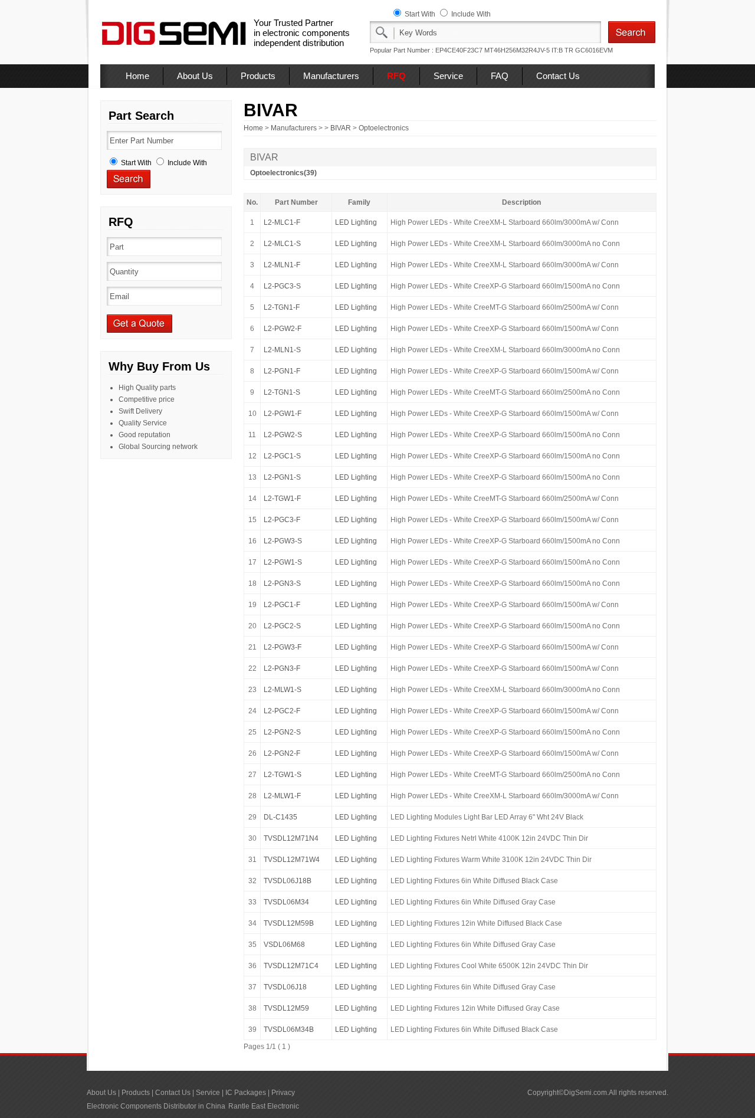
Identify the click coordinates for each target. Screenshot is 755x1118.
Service (448, 76)
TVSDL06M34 (286, 902)
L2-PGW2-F (282, 328)
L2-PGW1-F (282, 413)
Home (137, 76)
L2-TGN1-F (282, 307)
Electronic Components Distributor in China (156, 1106)
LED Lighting (356, 222)
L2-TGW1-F (282, 498)
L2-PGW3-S (283, 541)
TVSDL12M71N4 (291, 838)
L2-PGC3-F (282, 520)
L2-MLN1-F (282, 265)
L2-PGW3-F (282, 647)
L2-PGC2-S (282, 626)
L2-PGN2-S (282, 732)
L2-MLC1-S (282, 244)
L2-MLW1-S (282, 690)
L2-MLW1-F (282, 796)
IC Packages (245, 1093)
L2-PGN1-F (282, 371)
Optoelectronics (384, 128)
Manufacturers (331, 76)
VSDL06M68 (284, 944)
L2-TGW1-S (282, 775)
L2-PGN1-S (282, 477)
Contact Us (558, 76)
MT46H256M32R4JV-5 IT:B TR (528, 50)
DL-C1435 (280, 817)
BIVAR (340, 128)
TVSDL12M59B (289, 923)
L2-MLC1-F (282, 222)
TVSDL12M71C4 (291, 966)
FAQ (499, 76)
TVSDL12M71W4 (292, 859)
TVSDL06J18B (287, 881)
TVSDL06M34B (289, 1029)
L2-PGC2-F (282, 711)
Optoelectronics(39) (283, 173)
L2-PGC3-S (282, 286)
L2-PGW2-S (283, 435)
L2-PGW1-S (283, 562)
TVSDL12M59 (286, 1008)
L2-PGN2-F (282, 753)
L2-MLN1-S (282, 350)
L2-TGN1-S (282, 392)
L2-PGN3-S (282, 583)
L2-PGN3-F (282, 668)
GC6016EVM (594, 50)
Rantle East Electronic (263, 1106)
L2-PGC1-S (282, 456)
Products (258, 76)
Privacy (283, 1093)
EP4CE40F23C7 (458, 50)
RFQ (396, 76)
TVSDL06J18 (285, 987)
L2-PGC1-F (282, 605)
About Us (195, 76)
